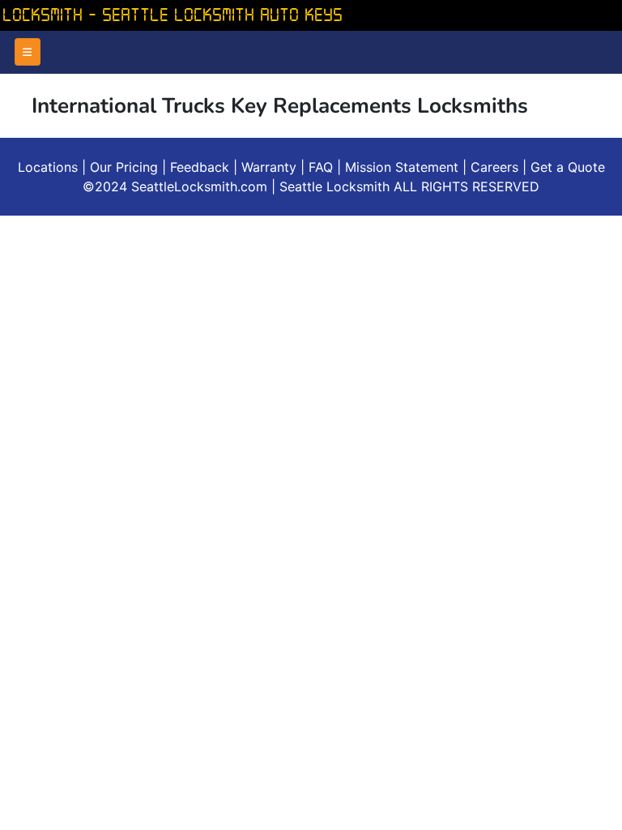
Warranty (268, 167)
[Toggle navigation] (27, 52)
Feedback (199, 167)
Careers (494, 167)
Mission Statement (401, 167)
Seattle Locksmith (336, 186)
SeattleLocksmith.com (201, 186)
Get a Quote (567, 167)
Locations (48, 167)
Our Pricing (124, 167)
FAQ (321, 167)
